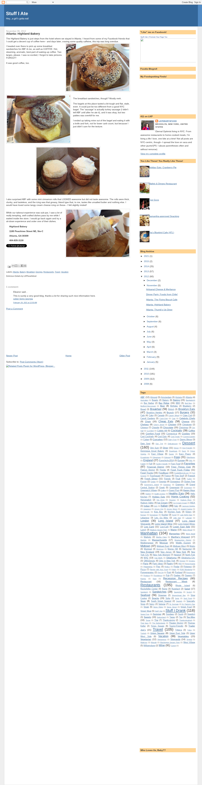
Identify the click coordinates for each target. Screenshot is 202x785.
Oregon (182, 561)
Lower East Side (181, 526)
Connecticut (171, 434)
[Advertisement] (29, 332)
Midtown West (179, 546)
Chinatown (187, 424)
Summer (157, 614)
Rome (164, 589)
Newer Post (12, 355)
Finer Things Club (181, 467)
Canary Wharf (173, 415)
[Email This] (13, 265)
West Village (189, 642)
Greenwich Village (148, 490)
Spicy (151, 604)
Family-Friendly (162, 464)
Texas (148, 620)
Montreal (148, 549)
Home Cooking (180, 496)
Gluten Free (189, 481)
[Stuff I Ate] (168, 61)
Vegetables (183, 636)
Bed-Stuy (188, 403)
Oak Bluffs (158, 558)
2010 (147, 373)
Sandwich (144, 592)
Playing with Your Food (159, 569)
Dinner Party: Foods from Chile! (162, 294)
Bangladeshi (190, 400)
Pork (169, 572)
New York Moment (161, 555)
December (152, 280)
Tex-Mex (191, 617)
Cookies (186, 433)
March (150, 352)
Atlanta (16, 272)
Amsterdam (166, 397)
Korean (143, 515)
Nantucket (187, 549)
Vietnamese (161, 639)
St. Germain (174, 604)
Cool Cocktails (147, 436)
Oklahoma (171, 557)
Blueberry (187, 406)
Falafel (143, 464)
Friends (167, 479)
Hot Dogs (161, 500)
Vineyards (175, 639)
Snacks (155, 598)
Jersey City (158, 509)
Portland (178, 572)
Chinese (144, 427)
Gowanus (167, 485)
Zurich (173, 646)
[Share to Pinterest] (25, 265)
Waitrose (143, 642)
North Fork (190, 555)
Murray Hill (173, 549)
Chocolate (168, 427)
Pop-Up (160, 572)
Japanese (147, 509)
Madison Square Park (158, 530)
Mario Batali (190, 534)
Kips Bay (158, 512)
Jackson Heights (188, 506)
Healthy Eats (176, 493)
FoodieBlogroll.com (181, 473)
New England (147, 552)
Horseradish (145, 500)
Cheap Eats (165, 421)
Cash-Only (164, 418)
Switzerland (161, 617)
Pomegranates (147, 572)
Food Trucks (146, 473)
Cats (173, 418)
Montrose (160, 549)
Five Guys (154, 200)
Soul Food (188, 598)
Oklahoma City (188, 558)
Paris (145, 563)
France (167, 476)
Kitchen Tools (174, 512)
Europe (181, 460)
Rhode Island (182, 585)
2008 (147, 384)
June (149, 336)
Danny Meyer (186, 439)
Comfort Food (153, 433)
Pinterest (188, 566)
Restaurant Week (176, 581)
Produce (146, 575)
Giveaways (175, 481)
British (171, 409)
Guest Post (174, 490)
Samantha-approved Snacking (164, 216)
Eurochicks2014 (166, 460)
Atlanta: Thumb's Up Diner (159, 309)
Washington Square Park (170, 642)
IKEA (192, 503)
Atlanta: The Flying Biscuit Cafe (161, 299)
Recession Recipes (175, 578)
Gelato (153, 482)
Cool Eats (162, 436)
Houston (172, 500)
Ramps (143, 579)
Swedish (191, 614)
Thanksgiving (169, 620)
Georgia (39, 272)
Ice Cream (162, 502)
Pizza (143, 569)
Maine (174, 529)
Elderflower (191, 457)
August (150, 326)
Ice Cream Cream (180, 503)
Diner (165, 448)
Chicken (172, 424)
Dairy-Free (172, 440)
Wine (162, 645)
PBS (180, 564)
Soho (168, 598)
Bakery (23, 272)
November (152, 285)
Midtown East (163, 546)
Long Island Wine (163, 524)
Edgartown (157, 457)
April (149, 347)
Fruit (178, 478)
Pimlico (167, 567)
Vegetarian (145, 639)
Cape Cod (187, 415)
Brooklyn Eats (186, 409)
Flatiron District (147, 470)
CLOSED (150, 431)
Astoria (178, 397)
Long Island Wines (186, 524)
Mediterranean (146, 543)
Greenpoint (174, 487)
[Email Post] (9, 267)
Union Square (157, 633)
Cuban (146, 439)
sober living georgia (23, 299)
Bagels (155, 400)
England (148, 460)
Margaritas (174, 533)
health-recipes (159, 494)
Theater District (176, 623)
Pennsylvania (190, 564)
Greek (162, 487)
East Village (157, 454)
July (149, 331)
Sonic (177, 598)
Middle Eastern (183, 543)
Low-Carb (164, 527)
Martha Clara (161, 537)
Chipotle (155, 427)
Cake (151, 415)
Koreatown (154, 515)
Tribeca (178, 630)
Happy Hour (189, 490)
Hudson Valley (147, 503)
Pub (167, 575)
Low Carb (149, 526)
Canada (160, 415)
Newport (177, 555)
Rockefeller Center (149, 589)
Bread (143, 409)
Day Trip (159, 444)
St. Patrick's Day (188, 604)
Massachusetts (159, 540)
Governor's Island (151, 485)
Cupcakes (158, 439)
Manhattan (149, 533)
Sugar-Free (144, 614)
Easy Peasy (185, 454)
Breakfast (31, 272)
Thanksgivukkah (185, 620)
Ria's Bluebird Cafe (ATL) (161, 232)
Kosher (165, 515)
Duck (184, 451)
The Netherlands (158, 623)
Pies (158, 566)
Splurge (161, 604)
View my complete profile (152, 153)
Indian (147, 506)
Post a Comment (14, 308)
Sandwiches (159, 591)
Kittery (189, 512)
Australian (144, 400)
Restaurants (48, 272)
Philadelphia (147, 567)
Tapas (172, 617)
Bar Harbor (149, 403)
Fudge (189, 479)
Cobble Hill (162, 431)
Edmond (167, 457)
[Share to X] (19, 265)
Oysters (192, 561)
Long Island (165, 520)
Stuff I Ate (17, 13)
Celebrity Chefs (187, 418)
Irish (155, 506)
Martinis (143, 540)
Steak (146, 607)
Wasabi (154, 642)
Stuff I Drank (176, 610)
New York (181, 552)
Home (68, 355)
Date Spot (145, 443)
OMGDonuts (149, 561)
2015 (147, 261)
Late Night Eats (186, 515)
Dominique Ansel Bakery (152, 451)
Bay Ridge (164, 403)
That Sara (144, 623)
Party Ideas (157, 563)
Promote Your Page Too (158, 37)
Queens (188, 575)
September (152, 321)
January (151, 362)
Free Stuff (179, 476)
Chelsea (144, 424)
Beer (162, 406)
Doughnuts (173, 451)
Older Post (124, 355)
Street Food (186, 607)
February (152, 357)
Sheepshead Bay (179, 595)
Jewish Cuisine (186, 509)
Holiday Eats (158, 497)
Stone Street (172, 607)
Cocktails (176, 430)
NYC (146, 557)
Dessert (188, 443)
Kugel (174, 515)
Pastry (170, 563)
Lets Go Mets (161, 518)
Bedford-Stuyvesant (148, 406)
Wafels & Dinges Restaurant (163, 183)
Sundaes (170, 614)
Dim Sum (154, 448)
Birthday (174, 406)
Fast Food (175, 464)
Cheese (185, 421)
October (151, 316)
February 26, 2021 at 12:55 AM (25, 303)
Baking (176, 400)
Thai (156, 620)
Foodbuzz (164, 473)
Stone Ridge (158, 607)
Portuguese (190, 572)
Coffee (191, 430)
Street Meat (145, 611)
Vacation (64, 272)
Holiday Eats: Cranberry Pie (162, 167)
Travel (57, 272)
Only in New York (167, 561)
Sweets (147, 617)
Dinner (176, 448)
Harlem (148, 494)
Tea (180, 617)
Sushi (180, 614)
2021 (147, 256)
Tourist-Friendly (176, 626)
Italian (164, 505)
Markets (147, 537)
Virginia (189, 639)
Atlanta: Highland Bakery (158, 304)
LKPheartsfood (168, 121)
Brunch (170, 412)
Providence (158, 575)
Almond (153, 397)
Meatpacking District (183, 540)
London (144, 520)
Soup (143, 601)
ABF (142, 397)
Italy (176, 506)
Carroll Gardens (147, 418)
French (191, 475)
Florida (163, 470)
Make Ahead (187, 530)
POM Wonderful (186, 569)
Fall (150, 464)
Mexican (164, 542)
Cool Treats (175, 437)
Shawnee (162, 595)
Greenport (188, 488)
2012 (147, 276)
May (149, 342)
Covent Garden (189, 437)
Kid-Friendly (145, 512)
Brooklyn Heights (154, 412)
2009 (147, 379)
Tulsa (189, 630)
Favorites (189, 463)
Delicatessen (173, 444)
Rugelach (176, 589)
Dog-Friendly (187, 448)
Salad (187, 588)
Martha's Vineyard (180, 537)
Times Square (157, 626)
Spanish (179, 601)
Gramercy (179, 484)
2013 (147, 271)
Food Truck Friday (180, 470)
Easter (171, 454)
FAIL (190, 460)
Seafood (145, 595)
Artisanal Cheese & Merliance (161, 289)
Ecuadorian (144, 457)
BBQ (178, 403)
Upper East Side (177, 633)
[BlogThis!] (16, 265)
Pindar (176, 566)
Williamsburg (149, 645)
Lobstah (189, 518)
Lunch (143, 530)
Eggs (177, 457)
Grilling (163, 490)
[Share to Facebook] (22, 265)
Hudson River (186, 500)
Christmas (183, 427)
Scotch (189, 592)
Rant (154, 579)
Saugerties (178, 592)
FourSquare (155, 476)
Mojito (192, 546)
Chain (148, 421)
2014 (147, 266)
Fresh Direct (151, 478)
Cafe (142, 415)
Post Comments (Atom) (31, 362)
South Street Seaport (161, 601)
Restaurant (146, 581)
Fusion (143, 481)
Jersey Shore (172, 509)
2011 (146, 368)
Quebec (177, 575)
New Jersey (166, 552)
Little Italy (177, 518)
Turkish (143, 633)
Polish (174, 569)
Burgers (184, 412)
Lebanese (144, 518)
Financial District (155, 467)
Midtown (145, 545)
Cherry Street (159, 425)
